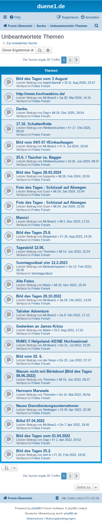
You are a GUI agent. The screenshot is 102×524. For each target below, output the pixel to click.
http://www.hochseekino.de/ (40, 94)
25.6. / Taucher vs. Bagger (38, 157)
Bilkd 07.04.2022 (30, 421)
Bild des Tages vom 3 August (41, 79)
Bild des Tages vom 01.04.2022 (43, 436)
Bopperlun (50, 236)
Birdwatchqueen (54, 266)
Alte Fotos (25, 281)
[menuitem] (15, 17)
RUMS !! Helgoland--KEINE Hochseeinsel (52, 341)
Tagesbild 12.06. (30, 248)
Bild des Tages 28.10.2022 (38, 296)
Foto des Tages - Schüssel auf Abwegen (51, 187)
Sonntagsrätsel (41, 273)
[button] (76, 59)
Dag (46, 112)
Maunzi (22, 217)
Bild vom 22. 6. (29, 356)
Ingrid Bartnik (52, 82)
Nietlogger (50, 409)
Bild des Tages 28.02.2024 (38, 172)
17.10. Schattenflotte (34, 124)
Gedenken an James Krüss (39, 326)
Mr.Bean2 (49, 97)
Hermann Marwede (32, 391)
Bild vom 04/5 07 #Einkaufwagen (44, 142)
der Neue (49, 360)
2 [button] (70, 59)
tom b (47, 454)
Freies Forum (40, 86)
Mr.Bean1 (49, 146)
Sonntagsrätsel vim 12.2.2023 (41, 263)
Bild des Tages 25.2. (33, 451)
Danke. (22, 109)
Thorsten (49, 251)
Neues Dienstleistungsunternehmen (47, 406)
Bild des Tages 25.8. (33, 232)
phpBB (36, 508)
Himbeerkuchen (54, 127)
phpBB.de (70, 513)
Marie (47, 285)
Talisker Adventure (32, 311)
